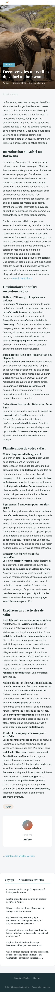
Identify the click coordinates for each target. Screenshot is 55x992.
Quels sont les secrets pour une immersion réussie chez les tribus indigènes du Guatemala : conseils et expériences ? (27, 954)
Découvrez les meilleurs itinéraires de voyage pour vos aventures (25, 909)
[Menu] (49, 2)
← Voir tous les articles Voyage (19, 856)
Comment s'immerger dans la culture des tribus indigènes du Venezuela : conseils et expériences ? (27, 933)
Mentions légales (22, 978)
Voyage (9, 65)
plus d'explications (22, 278)
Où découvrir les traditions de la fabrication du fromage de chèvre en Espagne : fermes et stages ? (24, 920)
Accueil (6, 94)
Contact (37, 978)
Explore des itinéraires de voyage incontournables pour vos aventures (24, 944)
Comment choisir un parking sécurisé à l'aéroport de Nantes (25, 891)
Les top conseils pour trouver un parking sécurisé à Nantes (26, 900)
